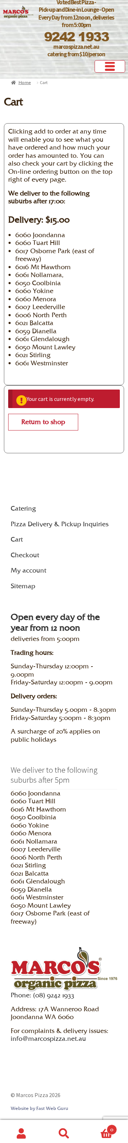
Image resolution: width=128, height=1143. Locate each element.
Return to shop (43, 422)
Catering (23, 508)
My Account (21, 1131)
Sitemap (23, 586)
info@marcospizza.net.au (48, 1038)
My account (28, 570)
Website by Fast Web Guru (39, 1108)
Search (64, 1131)
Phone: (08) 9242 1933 (42, 995)
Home (24, 82)
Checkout (25, 555)
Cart (17, 539)
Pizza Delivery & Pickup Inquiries (59, 524)
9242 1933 (76, 36)
